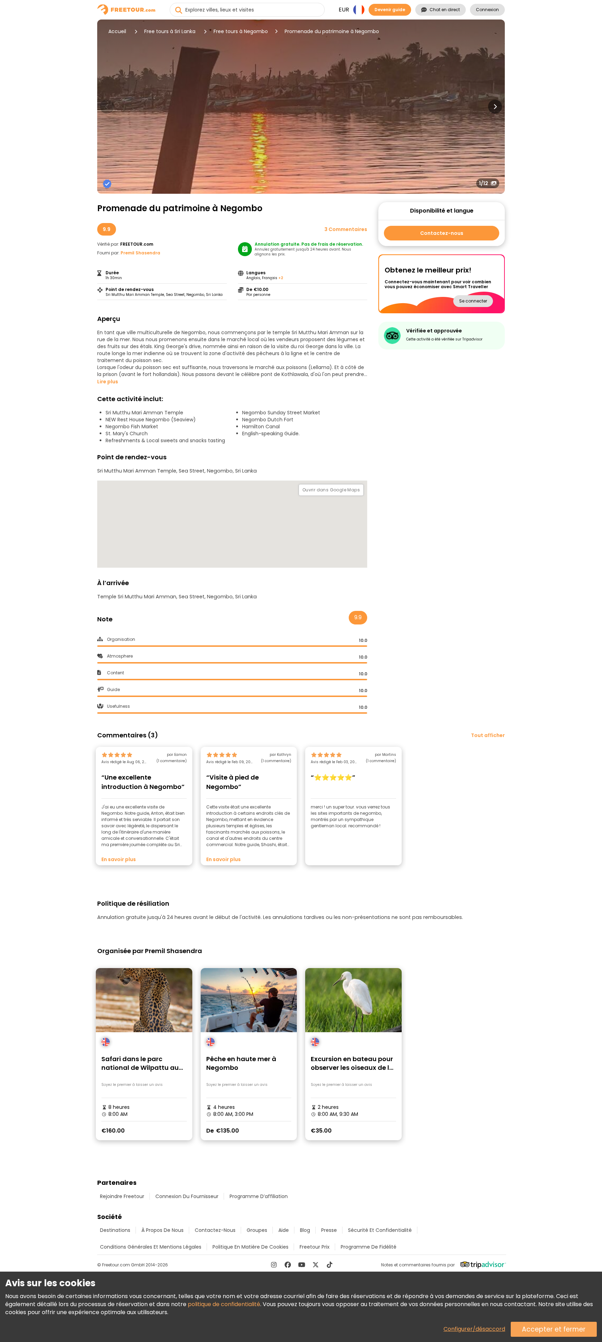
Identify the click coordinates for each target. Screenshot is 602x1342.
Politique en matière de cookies (250, 1246)
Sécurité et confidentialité (380, 1230)
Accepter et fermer (554, 1329)
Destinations (115, 1230)
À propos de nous (162, 1230)
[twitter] (315, 1264)
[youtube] (302, 1264)
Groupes (257, 1230)
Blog (305, 1230)
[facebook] (288, 1264)
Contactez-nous (441, 233)
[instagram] (274, 1264)
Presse (329, 1230)
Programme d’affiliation (259, 1196)
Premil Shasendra (140, 253)
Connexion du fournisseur (186, 1196)
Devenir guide (390, 10)
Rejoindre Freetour (122, 1196)
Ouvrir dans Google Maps (331, 490)
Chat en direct (445, 10)
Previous (107, 106)
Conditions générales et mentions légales (150, 1246)
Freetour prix (315, 1246)
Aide (283, 1230)
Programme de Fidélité (368, 1246)
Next (495, 106)
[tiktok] (329, 1264)
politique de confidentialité (224, 1304)
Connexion (487, 10)
